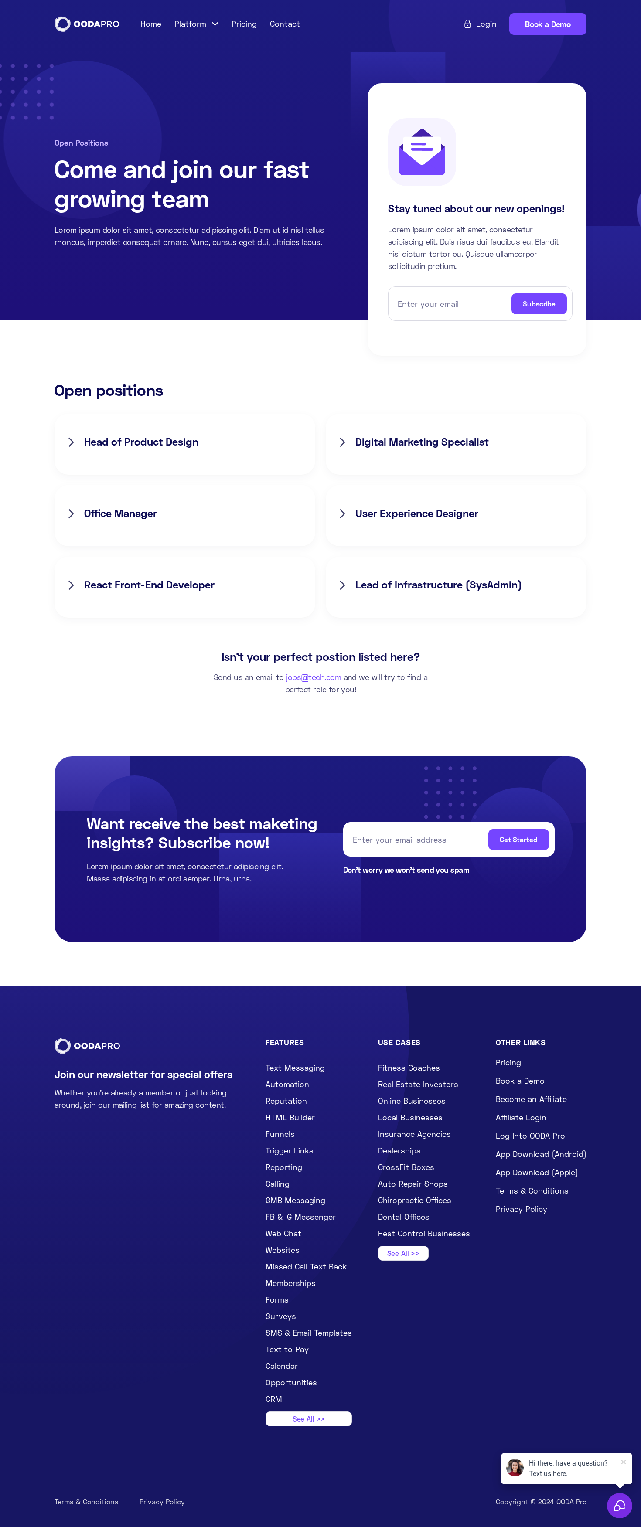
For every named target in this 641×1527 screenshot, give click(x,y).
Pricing (244, 23)
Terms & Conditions (87, 1501)
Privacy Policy (162, 1501)
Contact (285, 23)
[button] (196, 23)
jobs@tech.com (313, 677)
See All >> (309, 1419)
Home (150, 23)
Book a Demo (548, 24)
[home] (87, 24)
